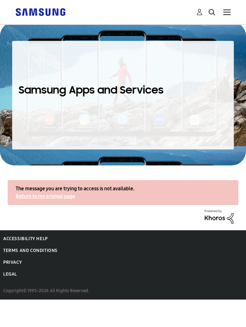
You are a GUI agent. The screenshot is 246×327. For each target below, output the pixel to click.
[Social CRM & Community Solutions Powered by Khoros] (219, 216)
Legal (10, 274)
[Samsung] (40, 12)
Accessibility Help (25, 238)
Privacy (12, 262)
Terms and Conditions (30, 250)
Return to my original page (45, 196)
